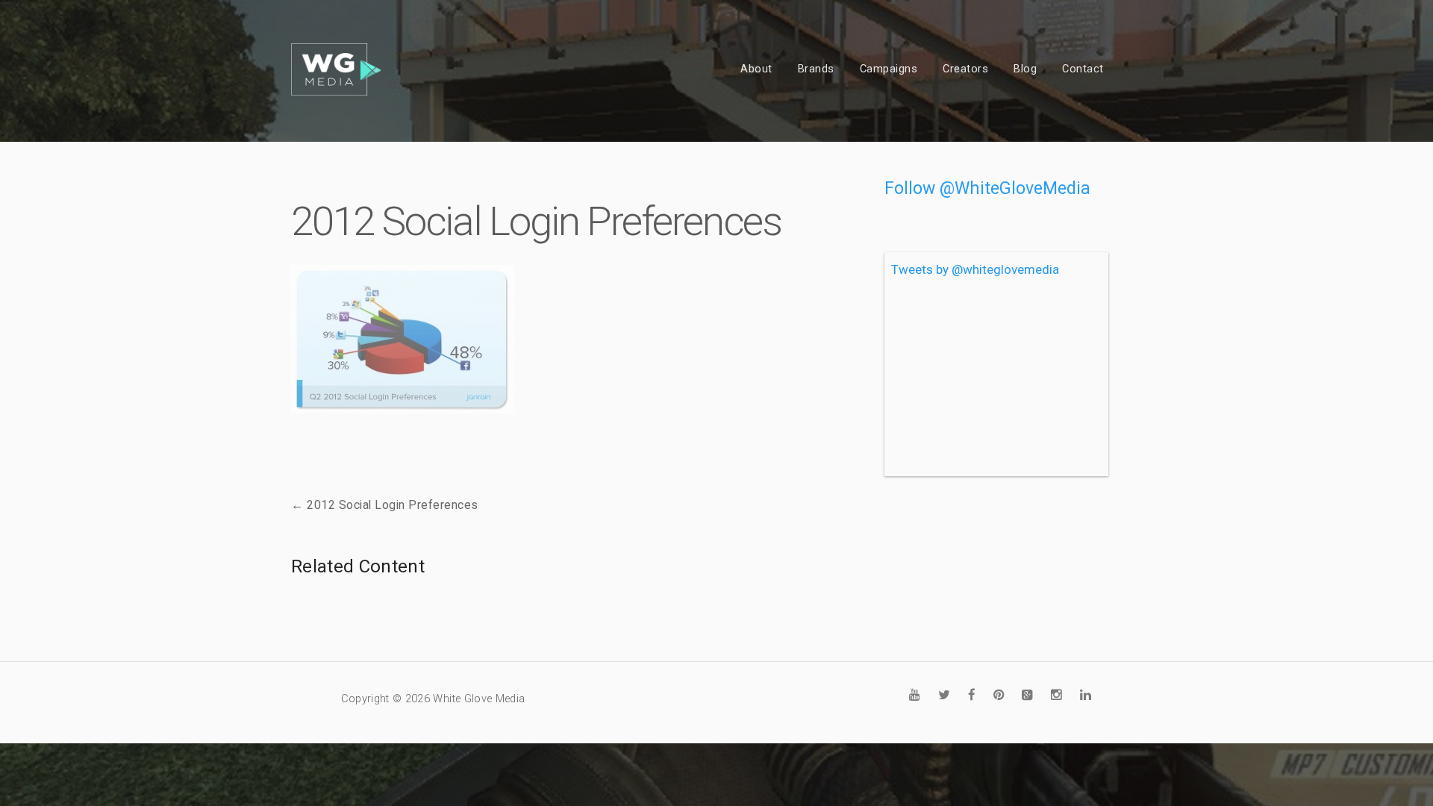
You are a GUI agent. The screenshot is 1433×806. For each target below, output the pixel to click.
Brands (816, 68)
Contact (1083, 68)
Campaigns (889, 68)
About (756, 68)
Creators (965, 68)
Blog (1025, 68)
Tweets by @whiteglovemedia (975, 269)
